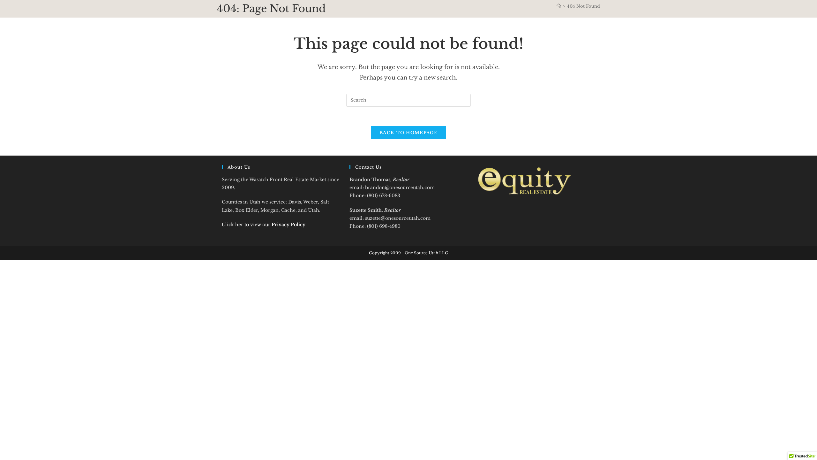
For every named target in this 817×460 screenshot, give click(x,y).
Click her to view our (263, 224)
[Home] (559, 6)
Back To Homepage (408, 132)
